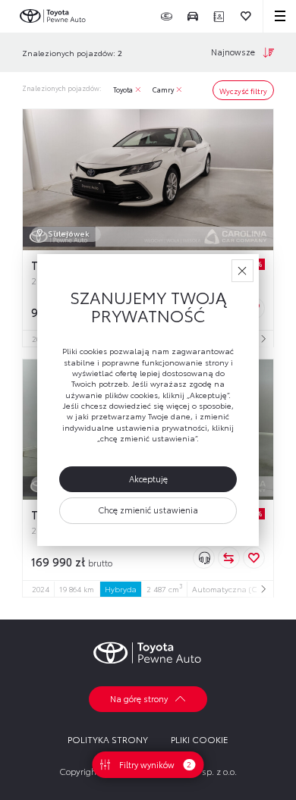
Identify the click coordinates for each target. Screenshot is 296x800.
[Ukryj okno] (242, 270)
